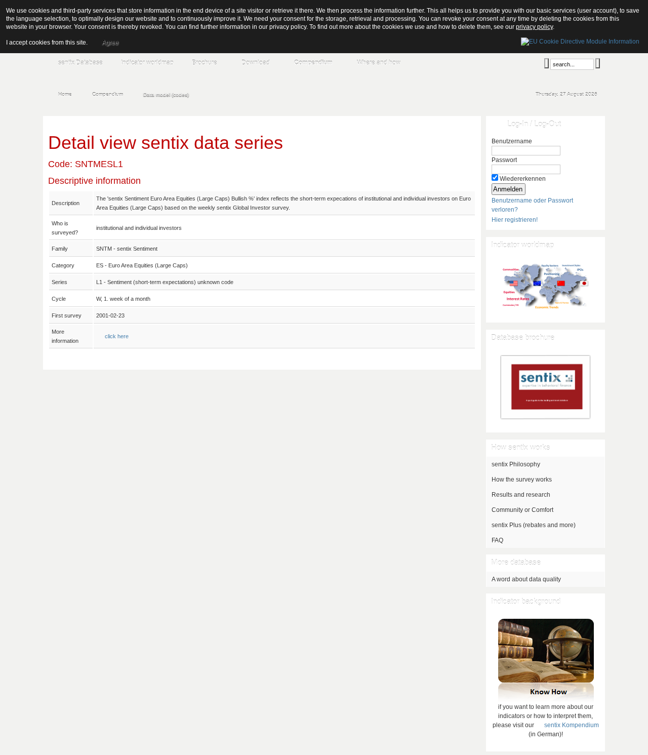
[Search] (546, 63)
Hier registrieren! (515, 219)
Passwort (504, 160)
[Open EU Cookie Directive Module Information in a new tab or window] (580, 40)
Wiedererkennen (523, 178)
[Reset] (597, 63)
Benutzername (512, 141)
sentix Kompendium (571, 725)
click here (117, 336)
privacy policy (534, 26)
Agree (110, 42)
